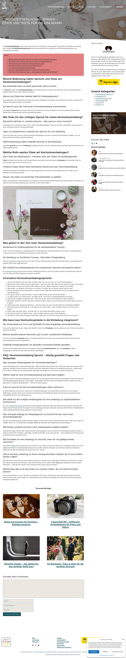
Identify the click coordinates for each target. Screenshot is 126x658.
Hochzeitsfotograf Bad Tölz (50, 652)
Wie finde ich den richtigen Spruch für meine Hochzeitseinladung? (30, 61)
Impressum (111, 655)
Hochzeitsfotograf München (26, 652)
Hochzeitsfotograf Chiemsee (75, 652)
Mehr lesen (97, 132)
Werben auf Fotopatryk (64, 647)
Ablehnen (105, 651)
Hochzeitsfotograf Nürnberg (38, 652)
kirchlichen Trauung (15, 261)
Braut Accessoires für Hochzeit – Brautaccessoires (111, 153)
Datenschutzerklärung (103, 655)
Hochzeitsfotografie (101, 98)
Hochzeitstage (100, 101)
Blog (81, 7)
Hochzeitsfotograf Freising (75, 654)
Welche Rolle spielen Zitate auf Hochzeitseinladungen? (27, 64)
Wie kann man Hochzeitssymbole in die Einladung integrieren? (29, 70)
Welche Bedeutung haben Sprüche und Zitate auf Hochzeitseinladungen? (33, 59)
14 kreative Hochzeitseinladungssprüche (22, 68)
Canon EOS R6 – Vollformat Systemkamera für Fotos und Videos (65, 524)
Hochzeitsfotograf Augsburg (51, 654)
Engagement (99, 96)
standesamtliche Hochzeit (17, 406)
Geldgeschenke (16, 446)
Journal (97, 103)
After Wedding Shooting (103, 94)
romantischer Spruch (12, 271)
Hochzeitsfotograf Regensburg (63, 654)
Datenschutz (61, 645)
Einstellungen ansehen (117, 651)
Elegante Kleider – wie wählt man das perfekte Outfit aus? (112, 168)
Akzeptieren (94, 651)
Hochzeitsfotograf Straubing (63, 652)
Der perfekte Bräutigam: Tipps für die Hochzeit (109, 190)
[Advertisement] (95, 20)
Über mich (72, 7)
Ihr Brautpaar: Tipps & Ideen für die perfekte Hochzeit (111, 175)
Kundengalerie (105, 7)
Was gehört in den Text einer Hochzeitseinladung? (25, 66)
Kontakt (120, 7)
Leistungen (91, 7)
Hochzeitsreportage (56, 7)
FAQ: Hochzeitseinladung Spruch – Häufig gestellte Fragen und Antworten (33, 72)
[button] (123, 639)
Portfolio (98, 105)
